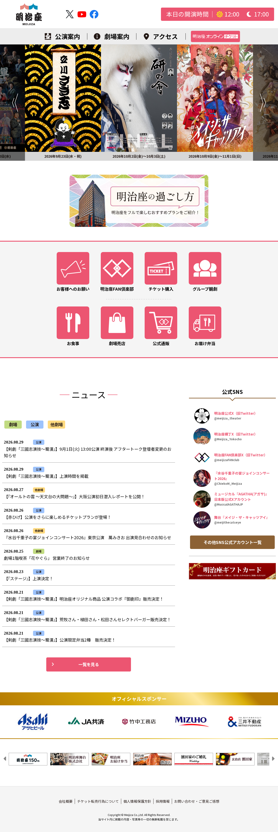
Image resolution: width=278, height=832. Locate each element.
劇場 (13, 424)
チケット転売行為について (98, 801)
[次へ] (265, 102)
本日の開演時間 (187, 14)
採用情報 (163, 801)
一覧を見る (88, 664)
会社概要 (66, 801)
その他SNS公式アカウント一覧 (232, 542)
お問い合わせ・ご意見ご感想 (196, 801)
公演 (35, 424)
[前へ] (12, 102)
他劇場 (56, 424)
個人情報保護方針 (137, 801)
